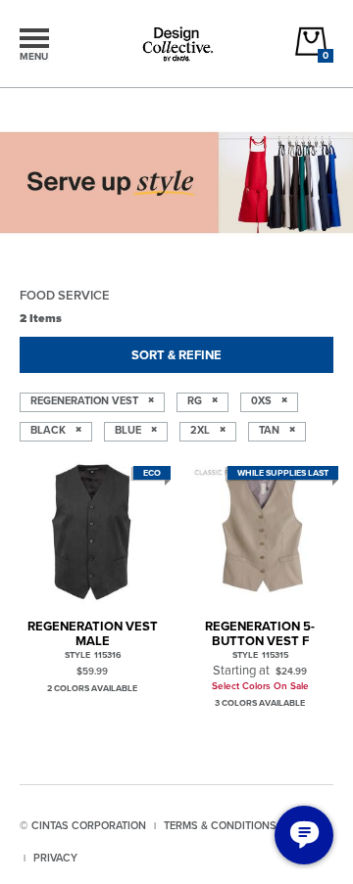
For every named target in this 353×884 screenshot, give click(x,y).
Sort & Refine (176, 355)
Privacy (55, 857)
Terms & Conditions (220, 825)
